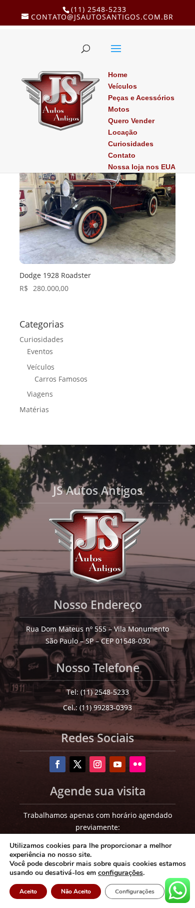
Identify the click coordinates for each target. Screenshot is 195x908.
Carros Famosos (61, 379)
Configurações (134, 891)
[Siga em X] (78, 764)
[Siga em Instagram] (98, 764)
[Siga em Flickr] (138, 764)
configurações (120, 872)
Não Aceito (76, 891)
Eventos (40, 351)
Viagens (40, 394)
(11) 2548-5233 (98, 9)
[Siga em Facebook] (58, 764)
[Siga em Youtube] (118, 764)
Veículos (40, 367)
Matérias (34, 409)
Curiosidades (42, 339)
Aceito (28, 891)
